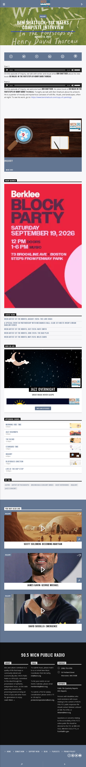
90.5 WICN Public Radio (43, 655)
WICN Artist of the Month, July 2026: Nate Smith (25, 329)
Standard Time (12, 446)
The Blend (10, 439)
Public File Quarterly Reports (67, 688)
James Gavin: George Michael (43, 585)
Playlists (55, 751)
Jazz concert (10, 488)
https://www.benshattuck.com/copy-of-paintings (51, 97)
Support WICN (34, 751)
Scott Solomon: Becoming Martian (43, 544)
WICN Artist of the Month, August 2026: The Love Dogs (28, 319)
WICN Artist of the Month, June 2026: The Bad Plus (26, 333)
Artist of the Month (20, 485)
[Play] (7, 70)
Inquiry (43, 16)
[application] (43, 70)
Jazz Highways (12, 432)
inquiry (74, 485)
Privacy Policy (69, 751)
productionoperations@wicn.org (42, 700)
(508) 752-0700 (66, 668)
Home (9, 751)
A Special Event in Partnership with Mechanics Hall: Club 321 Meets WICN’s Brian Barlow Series (40, 324)
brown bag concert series (42, 485)
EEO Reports (62, 691)
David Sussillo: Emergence (43, 626)
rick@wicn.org (36, 676)
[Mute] (72, 70)
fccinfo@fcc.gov (63, 731)
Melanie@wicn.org (64, 712)
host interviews (62, 485)
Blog (46, 751)
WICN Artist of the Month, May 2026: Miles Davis (25, 337)
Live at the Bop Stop (15, 469)
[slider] (77, 70)
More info (9, 170)
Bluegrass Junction (14, 461)
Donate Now (19, 751)
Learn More (8, 700)
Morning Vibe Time (13, 424)
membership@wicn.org (39, 686)
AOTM (7, 485)
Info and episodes (43, 408)
